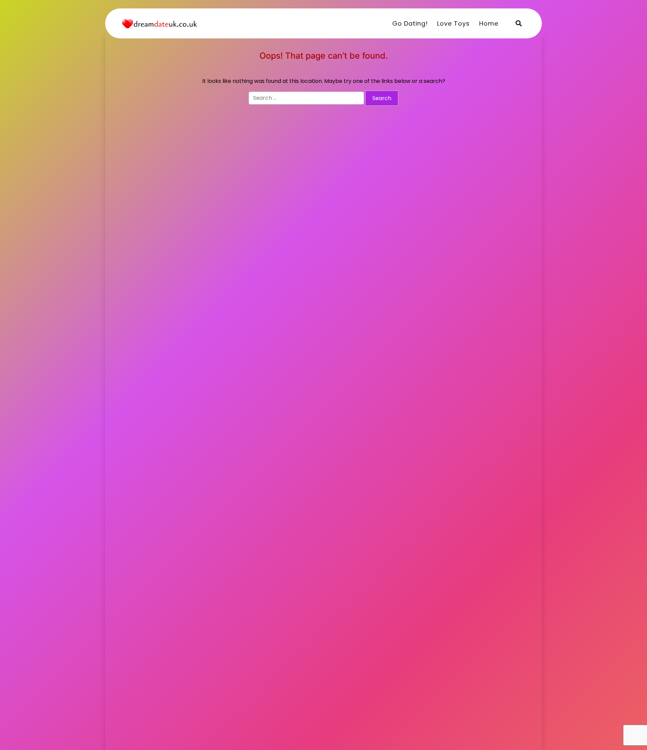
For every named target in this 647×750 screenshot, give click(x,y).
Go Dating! (410, 23)
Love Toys (453, 23)
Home (488, 23)
